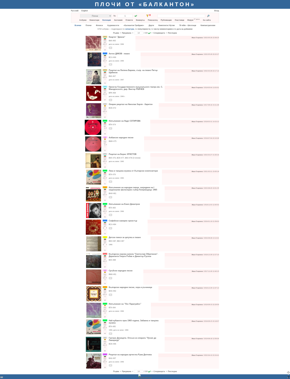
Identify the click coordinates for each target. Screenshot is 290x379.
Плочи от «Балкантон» (145, 4)
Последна (172, 33)
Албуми (82, 20)
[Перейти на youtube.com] (110, 48)
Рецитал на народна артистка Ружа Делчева (130, 354)
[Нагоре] (288, 373)
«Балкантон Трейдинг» (134, 25)
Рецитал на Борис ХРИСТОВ (122, 154)
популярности (144, 29)
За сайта (207, 20)
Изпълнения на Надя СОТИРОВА (124, 121)
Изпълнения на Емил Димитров (124, 204)
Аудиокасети (113, 25)
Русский (74, 11)
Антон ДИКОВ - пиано (119, 53)
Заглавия (118, 20)
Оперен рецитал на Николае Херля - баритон (131, 104)
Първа (116, 33)
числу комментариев (163, 29)
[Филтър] (147, 16)
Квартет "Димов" (117, 37)
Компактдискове (208, 25)
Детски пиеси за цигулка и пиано (125, 237)
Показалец (153, 20)
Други (151, 25)
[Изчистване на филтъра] (150, 15)
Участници (179, 20)
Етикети (129, 20)
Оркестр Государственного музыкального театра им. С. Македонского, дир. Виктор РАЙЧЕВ (136, 88)
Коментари (94, 20)
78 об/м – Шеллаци (187, 25)
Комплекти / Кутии (166, 25)
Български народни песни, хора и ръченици (130, 287)
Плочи (88, 25)
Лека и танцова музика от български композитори (133, 171)
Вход (216, 11)
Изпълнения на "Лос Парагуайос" (125, 304)
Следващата (159, 33)
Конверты (140, 20)
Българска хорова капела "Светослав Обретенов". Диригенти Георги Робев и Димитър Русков (133, 255)
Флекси (99, 25)
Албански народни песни (121, 137)
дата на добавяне (185, 29)
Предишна (126, 33)
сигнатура (129, 29)
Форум (190, 20)
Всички (78, 25)
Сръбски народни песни (120, 271)
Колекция (106, 20)
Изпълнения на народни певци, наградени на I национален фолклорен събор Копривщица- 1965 (133, 188)
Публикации (166, 20)
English (84, 11)
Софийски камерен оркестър (123, 221)
